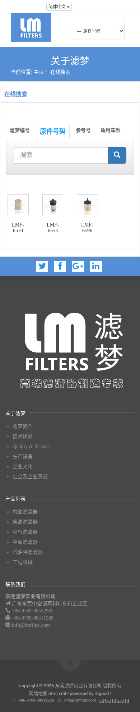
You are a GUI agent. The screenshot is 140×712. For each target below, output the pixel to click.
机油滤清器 (25, 512)
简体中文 (57, 6)
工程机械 (23, 562)
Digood (101, 693)
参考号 (83, 130)
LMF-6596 (87, 227)
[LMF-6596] (87, 204)
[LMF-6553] (53, 204)
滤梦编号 (20, 130)
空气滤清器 (25, 532)
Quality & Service (31, 446)
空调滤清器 (25, 542)
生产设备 (23, 456)
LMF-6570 (18, 227)
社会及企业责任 (30, 476)
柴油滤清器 (25, 522)
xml (62, 693)
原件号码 (53, 131)
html (52, 693)
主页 (39, 72)
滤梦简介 (23, 426)
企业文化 (23, 466)
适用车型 (111, 130)
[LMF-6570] (18, 204)
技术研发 (23, 436)
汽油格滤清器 (28, 552)
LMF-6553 (53, 227)
